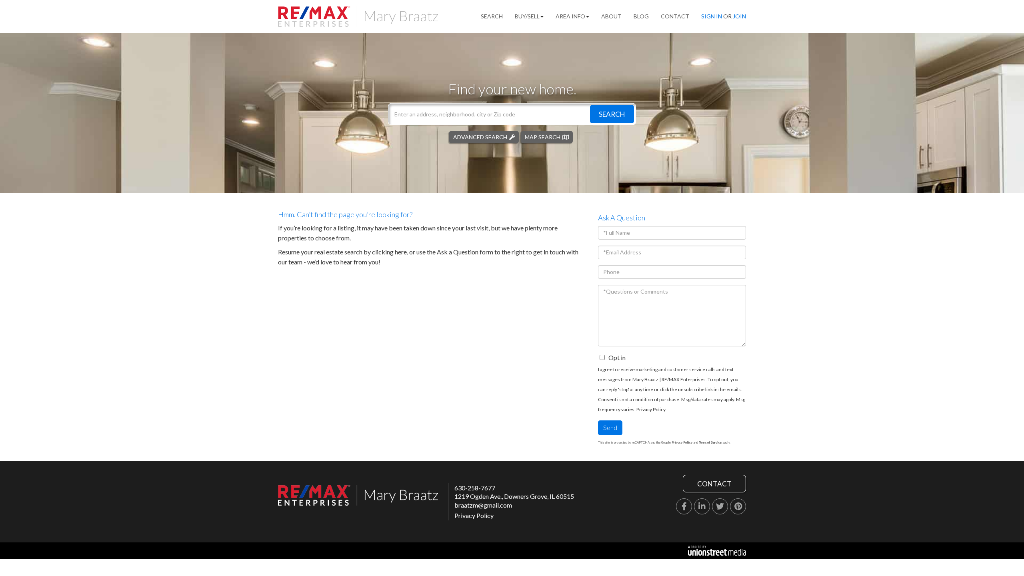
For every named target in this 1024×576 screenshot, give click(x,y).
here (401, 252)
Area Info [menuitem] (570, 16)
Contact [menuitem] (675, 16)
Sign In (711, 16)
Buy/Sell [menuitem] (527, 16)
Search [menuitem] (492, 16)
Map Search (542, 136)
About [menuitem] (611, 16)
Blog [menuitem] (641, 16)
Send (610, 427)
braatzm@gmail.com (483, 505)
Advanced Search (480, 136)
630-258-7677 (474, 488)
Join (739, 16)
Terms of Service (710, 442)
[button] (612, 114)
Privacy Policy (650, 409)
